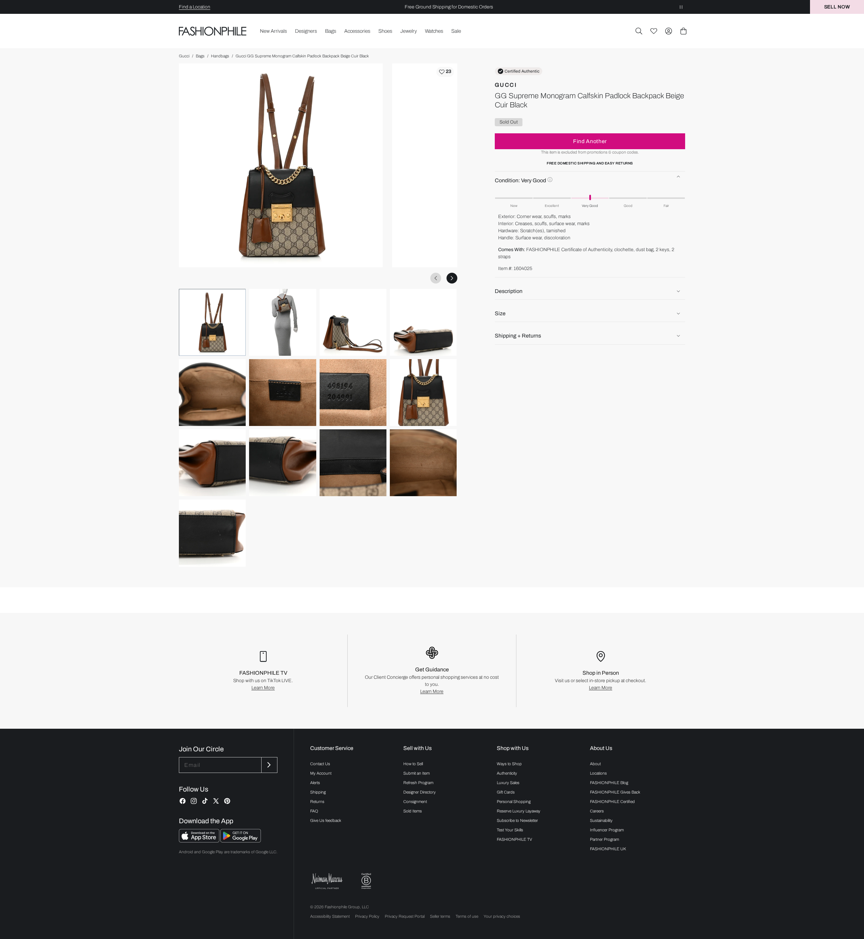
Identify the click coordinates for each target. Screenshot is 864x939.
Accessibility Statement (330, 916)
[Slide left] (435, 278)
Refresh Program (418, 782)
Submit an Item (416, 773)
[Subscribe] (268, 765)
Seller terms (440, 916)
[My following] (653, 31)
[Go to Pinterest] (227, 801)
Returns (317, 801)
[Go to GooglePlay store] (240, 840)
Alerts (315, 782)
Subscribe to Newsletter (517, 820)
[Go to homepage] (213, 31)
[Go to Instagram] (193, 801)
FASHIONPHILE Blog (609, 782)
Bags (200, 56)
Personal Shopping (514, 801)
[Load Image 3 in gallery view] (353, 322)
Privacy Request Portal (405, 916)
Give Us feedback (325, 820)
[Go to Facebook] (182, 801)
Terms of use (467, 916)
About (595, 763)
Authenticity (507, 773)
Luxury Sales (508, 782)
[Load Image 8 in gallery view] (423, 392)
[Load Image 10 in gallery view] (282, 462)
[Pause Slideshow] (681, 7)
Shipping (318, 792)
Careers (597, 811)
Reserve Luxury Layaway (518, 811)
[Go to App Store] (199, 840)
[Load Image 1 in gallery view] (212, 322)
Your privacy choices (502, 916)
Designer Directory (419, 792)
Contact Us (320, 763)
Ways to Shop (509, 763)
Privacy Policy (367, 916)
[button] (639, 31)
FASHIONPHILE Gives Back (615, 792)
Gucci (184, 56)
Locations (598, 773)
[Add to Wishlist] (445, 72)
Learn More (263, 687)
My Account (320, 773)
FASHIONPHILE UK (608, 849)
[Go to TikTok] (205, 801)
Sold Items (412, 811)
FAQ (314, 811)
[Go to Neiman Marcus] (327, 881)
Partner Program (604, 839)
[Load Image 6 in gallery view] (282, 392)
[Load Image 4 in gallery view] (423, 322)
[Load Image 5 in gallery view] (212, 392)
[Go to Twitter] (216, 801)
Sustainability (601, 820)
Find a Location (194, 6)
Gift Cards (506, 792)
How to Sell (413, 763)
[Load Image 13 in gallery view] (212, 533)
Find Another (590, 141)
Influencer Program (607, 830)
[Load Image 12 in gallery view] (423, 462)
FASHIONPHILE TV (514, 839)
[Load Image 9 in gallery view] (212, 462)
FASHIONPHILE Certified (612, 801)
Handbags (220, 56)
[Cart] (683, 31)
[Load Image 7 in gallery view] (353, 392)
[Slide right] (452, 278)
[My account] (668, 31)
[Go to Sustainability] (366, 881)
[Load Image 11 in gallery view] (353, 462)
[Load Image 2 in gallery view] (282, 322)
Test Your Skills (510, 830)
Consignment (415, 801)
